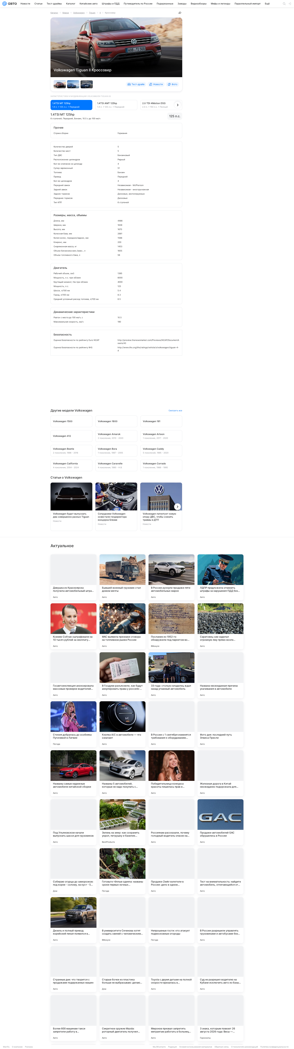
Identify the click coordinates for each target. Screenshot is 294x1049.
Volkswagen (79, 12)
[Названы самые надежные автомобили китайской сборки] (73, 773)
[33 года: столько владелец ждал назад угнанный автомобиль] (171, 675)
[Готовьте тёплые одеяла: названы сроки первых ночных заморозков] (122, 871)
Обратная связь (222, 1047)
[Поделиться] (180, 12)
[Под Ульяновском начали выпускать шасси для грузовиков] (73, 822)
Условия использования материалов (195, 1047)
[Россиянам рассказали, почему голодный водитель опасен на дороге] (171, 822)
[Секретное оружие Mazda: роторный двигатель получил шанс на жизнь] (122, 1018)
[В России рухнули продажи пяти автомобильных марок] (171, 577)
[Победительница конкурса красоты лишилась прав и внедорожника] (171, 773)
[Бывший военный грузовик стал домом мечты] (122, 577)
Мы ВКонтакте (159, 1047)
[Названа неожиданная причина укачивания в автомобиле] (220, 675)
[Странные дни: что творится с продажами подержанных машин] (73, 969)
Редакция (172, 1047)
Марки (65, 12)
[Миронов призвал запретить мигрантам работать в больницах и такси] (171, 1018)
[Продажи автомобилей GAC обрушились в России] (220, 822)
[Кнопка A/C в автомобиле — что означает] (122, 724)
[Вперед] (177, 105)
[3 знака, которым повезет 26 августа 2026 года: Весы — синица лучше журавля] (220, 1018)
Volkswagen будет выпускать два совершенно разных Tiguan (71, 515)
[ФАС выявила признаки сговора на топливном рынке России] (122, 626)
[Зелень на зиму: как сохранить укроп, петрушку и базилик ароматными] (122, 822)
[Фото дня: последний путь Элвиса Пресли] (220, 724)
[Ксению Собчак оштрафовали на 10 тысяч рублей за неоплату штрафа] (73, 626)
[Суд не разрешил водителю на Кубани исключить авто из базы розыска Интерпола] (220, 969)
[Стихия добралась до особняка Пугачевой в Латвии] (73, 724)
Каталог (54, 12)
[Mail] (4, 3)
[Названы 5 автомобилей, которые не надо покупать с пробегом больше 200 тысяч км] (122, 773)
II (100, 12)
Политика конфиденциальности (274, 1047)
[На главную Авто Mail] (12, 3)
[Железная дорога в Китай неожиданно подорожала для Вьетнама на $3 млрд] (220, 773)
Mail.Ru (6, 1047)
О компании (17, 1047)
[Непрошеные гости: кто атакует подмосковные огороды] (171, 920)
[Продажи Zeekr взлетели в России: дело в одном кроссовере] (171, 871)
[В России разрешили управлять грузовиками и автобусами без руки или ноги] (220, 920)
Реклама (29, 1047)
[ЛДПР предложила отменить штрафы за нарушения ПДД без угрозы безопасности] (220, 577)
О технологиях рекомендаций (244, 1047)
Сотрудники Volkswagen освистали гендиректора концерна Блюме (112, 516)
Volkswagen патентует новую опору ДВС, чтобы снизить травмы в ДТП (159, 516)
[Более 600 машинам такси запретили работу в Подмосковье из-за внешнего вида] (73, 1018)
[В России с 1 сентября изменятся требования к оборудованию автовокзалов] (171, 724)
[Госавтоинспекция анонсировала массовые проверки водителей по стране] (73, 675)
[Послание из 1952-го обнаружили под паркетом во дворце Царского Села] (171, 626)
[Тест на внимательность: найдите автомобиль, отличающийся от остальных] (220, 871)
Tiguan (92, 12)
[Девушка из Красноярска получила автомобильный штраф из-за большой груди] (73, 577)
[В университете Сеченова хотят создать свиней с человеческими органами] (122, 920)
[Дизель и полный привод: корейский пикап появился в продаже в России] (73, 920)
